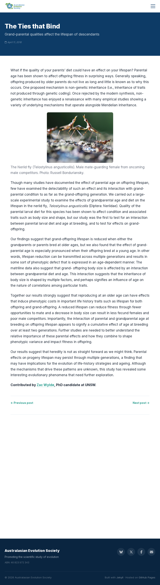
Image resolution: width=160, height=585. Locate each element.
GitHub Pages (147, 577)
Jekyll (119, 577)
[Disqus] (80, 472)
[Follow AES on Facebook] (141, 552)
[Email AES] (151, 552)
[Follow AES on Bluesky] (121, 552)
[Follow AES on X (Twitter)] (131, 552)
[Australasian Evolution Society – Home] (15, 6)
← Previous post (22, 402)
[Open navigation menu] (153, 6)
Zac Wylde (45, 385)
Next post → (141, 402)
